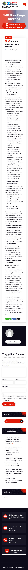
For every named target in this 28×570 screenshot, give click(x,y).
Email (17, 379)
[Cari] (21, 421)
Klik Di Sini (12, 542)
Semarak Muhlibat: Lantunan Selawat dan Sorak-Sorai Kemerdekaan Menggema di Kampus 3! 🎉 (13, 440)
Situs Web (5, 386)
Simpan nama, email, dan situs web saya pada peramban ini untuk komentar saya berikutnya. (14, 398)
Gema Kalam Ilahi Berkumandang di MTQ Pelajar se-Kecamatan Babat (14, 480)
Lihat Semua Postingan (13, 342)
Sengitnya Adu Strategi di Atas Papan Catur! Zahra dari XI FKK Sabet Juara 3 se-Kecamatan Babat (14, 472)
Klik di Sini (14, 552)
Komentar (5, 366)
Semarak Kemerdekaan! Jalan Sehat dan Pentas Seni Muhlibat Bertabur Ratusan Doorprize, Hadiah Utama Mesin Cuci (14, 450)
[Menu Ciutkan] (24, 4)
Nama (4, 379)
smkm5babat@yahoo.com (16, 517)
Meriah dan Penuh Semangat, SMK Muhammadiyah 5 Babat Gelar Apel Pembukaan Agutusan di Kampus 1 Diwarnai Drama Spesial (14, 461)
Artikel (18, 24)
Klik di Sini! (12, 530)
